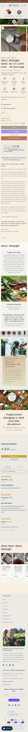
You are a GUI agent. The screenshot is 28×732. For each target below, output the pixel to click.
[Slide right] (17, 54)
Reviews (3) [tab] (7, 466)
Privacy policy (15, 726)
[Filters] (6, 471)
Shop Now (5, 603)
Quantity (3, 112)
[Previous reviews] (2, 149)
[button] (2, 5)
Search (4, 600)
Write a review (14, 456)
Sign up (13, 160)
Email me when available (14, 138)
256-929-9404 (14, 676)
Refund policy (6, 619)
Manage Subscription (8, 622)
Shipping (2, 120)
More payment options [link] (14, 135)
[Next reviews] (26, 149)
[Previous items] (2, 13)
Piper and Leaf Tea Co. (13, 725)
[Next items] (25, 13)
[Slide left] (10, 54)
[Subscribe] (23, 695)
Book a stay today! (14, 661)
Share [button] (4, 238)
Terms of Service (7, 616)
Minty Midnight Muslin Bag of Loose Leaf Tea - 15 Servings (18, 568)
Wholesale (5, 609)
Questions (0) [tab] (20, 466)
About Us (5, 612)
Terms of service (23, 726)
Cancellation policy (13, 729)
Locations (5, 606)
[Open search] (2, 471)
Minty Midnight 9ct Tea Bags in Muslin (7, 568)
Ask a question (14, 459)
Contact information (23, 729)
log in (18, 160)
